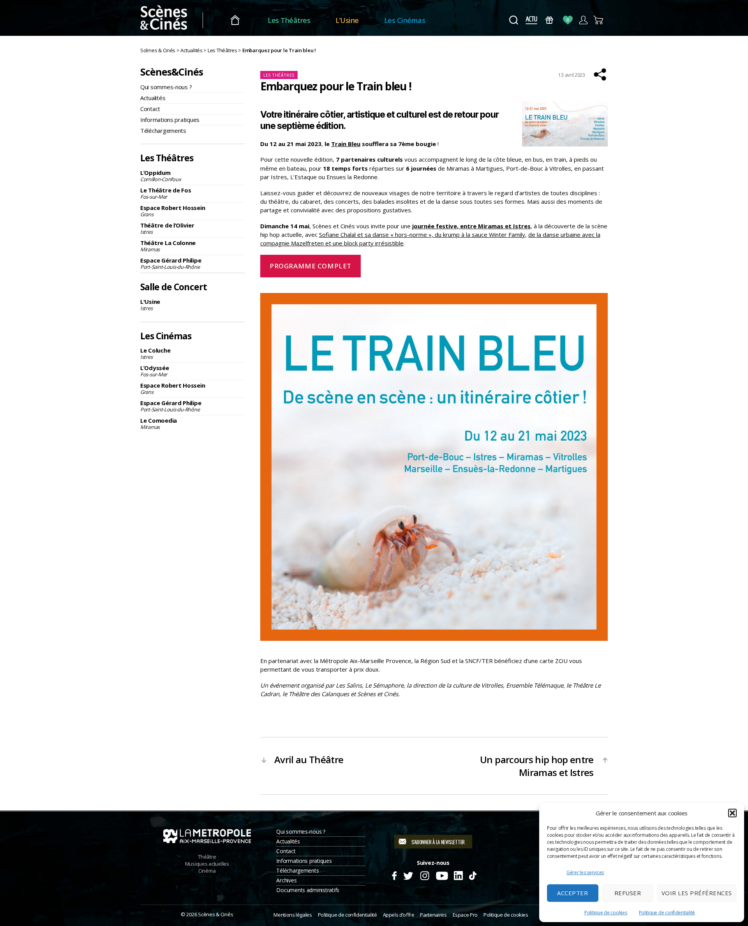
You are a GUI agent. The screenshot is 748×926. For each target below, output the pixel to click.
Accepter (572, 893)
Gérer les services (585, 872)
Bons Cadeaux (549, 20)
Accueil (235, 20)
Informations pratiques (169, 119)
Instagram (424, 874)
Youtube (441, 874)
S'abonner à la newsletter (438, 842)
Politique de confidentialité (667, 912)
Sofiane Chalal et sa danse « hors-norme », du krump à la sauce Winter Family (422, 234)
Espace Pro (465, 914)
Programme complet (310, 265)
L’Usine (347, 20)
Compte (583, 20)
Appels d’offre (399, 914)
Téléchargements (163, 130)
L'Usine (150, 305)
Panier (598, 20)
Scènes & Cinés (215, 914)
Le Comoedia (158, 423)
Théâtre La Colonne (168, 246)
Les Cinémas (404, 20)
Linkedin (458, 874)
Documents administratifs (307, 890)
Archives (286, 880)
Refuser (627, 893)
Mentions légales (292, 914)
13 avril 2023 (571, 75)
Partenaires (433, 914)
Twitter (407, 874)
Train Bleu (345, 144)
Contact (150, 109)
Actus (531, 20)
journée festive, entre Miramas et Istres (471, 226)
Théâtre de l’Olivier (167, 228)
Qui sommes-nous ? (166, 87)
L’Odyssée (154, 371)
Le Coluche (155, 353)
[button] (732, 813)
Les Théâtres (289, 20)
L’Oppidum (160, 176)
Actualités (152, 98)
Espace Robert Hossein (172, 211)
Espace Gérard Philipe (170, 263)
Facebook (394, 874)
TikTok (472, 874)
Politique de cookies (605, 912)
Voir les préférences (697, 893)
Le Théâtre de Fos (165, 193)
